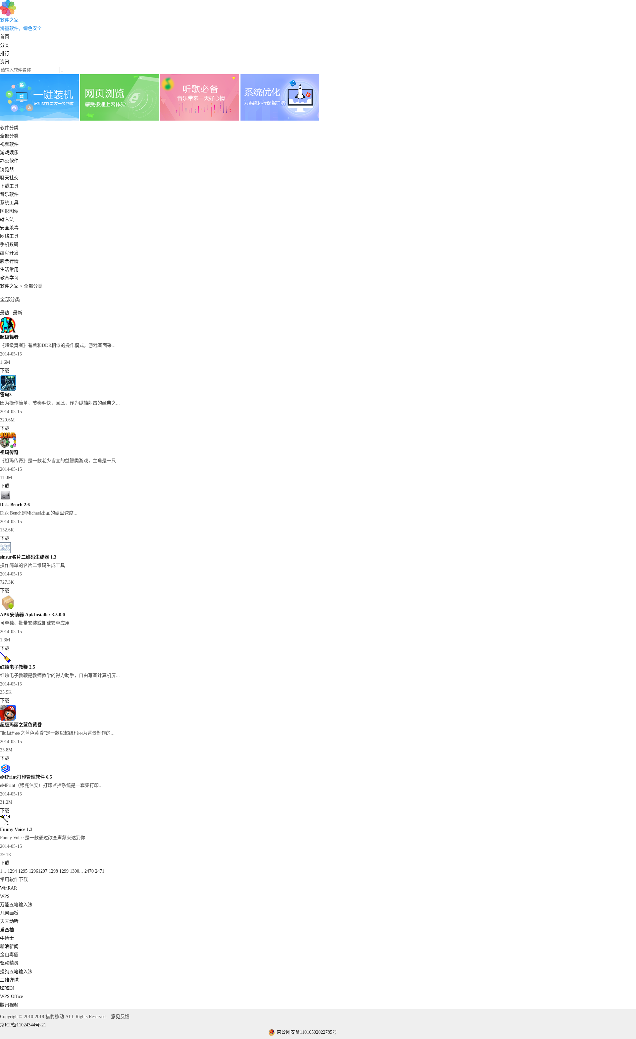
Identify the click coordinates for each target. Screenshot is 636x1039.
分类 (4, 45)
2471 (99, 871)
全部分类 (9, 136)
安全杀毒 (9, 227)
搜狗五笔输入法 (16, 971)
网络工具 (9, 236)
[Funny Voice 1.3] (5, 823)
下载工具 (9, 186)
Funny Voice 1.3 (16, 829)
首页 (4, 36)
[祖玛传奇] (8, 446)
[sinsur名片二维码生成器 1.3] (5, 551)
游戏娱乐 (9, 152)
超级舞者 (9, 337)
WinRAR (8, 888)
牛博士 (7, 938)
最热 (5, 312)
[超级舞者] (8, 331)
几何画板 (9, 912)
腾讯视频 (9, 1005)
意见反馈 (120, 1016)
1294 (12, 871)
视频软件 (9, 144)
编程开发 (9, 252)
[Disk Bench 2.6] (5, 499)
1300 (74, 871)
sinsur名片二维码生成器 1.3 (28, 557)
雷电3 (6, 394)
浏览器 (7, 169)
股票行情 (9, 261)
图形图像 (9, 211)
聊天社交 (9, 177)
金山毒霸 (9, 954)
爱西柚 (7, 929)
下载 (4, 370)
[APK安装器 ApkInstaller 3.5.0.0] (8, 609)
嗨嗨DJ (7, 988)
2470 (89, 871)
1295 (22, 871)
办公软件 (9, 160)
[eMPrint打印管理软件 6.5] (5, 771)
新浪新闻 (9, 946)
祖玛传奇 (9, 452)
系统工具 (9, 202)
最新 (17, 312)
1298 (53, 871)
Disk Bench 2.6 (15, 504)
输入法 (7, 219)
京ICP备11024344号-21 (23, 1024)
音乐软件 (9, 194)
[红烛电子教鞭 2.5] (5, 661)
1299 (64, 871)
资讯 (4, 61)
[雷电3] (8, 389)
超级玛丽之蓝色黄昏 (21, 724)
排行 (4, 53)
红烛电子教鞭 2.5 (17, 667)
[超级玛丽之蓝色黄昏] (8, 719)
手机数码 (9, 244)
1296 (33, 871)
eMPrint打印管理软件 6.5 (26, 777)
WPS (5, 896)
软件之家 (9, 286)
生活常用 (9, 269)
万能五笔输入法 (16, 904)
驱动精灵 (9, 962)
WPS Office (11, 996)
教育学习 (9, 277)
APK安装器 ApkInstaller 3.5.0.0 (32, 614)
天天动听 (9, 921)
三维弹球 (9, 979)
